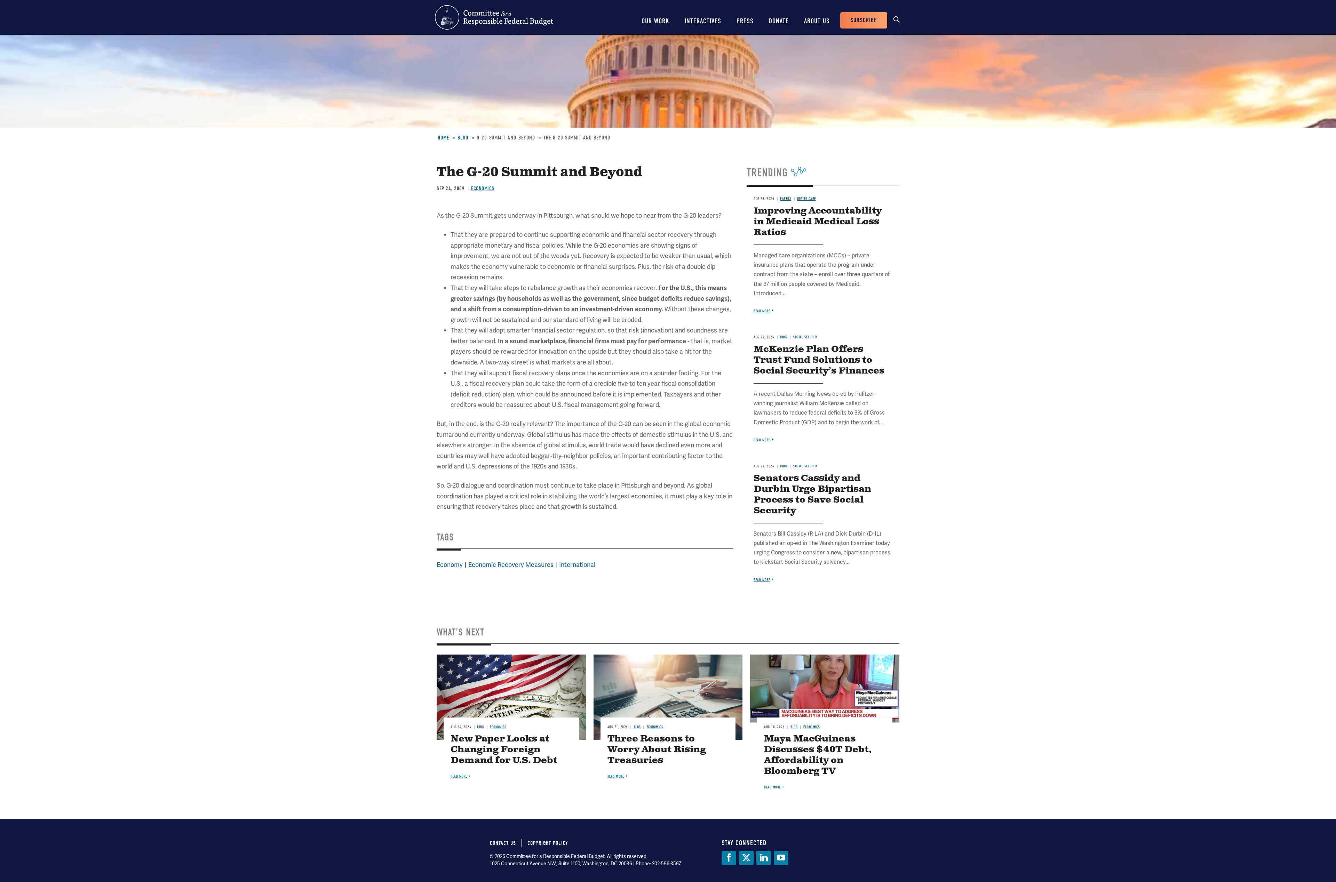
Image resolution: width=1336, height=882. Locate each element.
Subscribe (864, 20)
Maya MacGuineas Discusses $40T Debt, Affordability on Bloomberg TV (818, 755)
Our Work (655, 21)
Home (443, 138)
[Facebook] (729, 858)
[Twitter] (746, 858)
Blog (463, 138)
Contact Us (503, 843)
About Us (817, 21)
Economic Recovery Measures (511, 565)
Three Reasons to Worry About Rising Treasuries (656, 750)
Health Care (806, 199)
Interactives (703, 21)
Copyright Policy (547, 843)
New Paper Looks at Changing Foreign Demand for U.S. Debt (504, 750)
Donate (779, 21)
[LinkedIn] (763, 858)
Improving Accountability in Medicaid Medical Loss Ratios (818, 222)
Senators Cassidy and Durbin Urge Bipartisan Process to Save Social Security (812, 494)
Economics (482, 188)
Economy (450, 565)
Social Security (805, 337)
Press (745, 21)
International (577, 565)
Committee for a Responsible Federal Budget (494, 17)
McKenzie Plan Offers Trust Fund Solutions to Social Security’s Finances (819, 360)
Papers (785, 199)
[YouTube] (781, 858)
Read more (762, 311)
